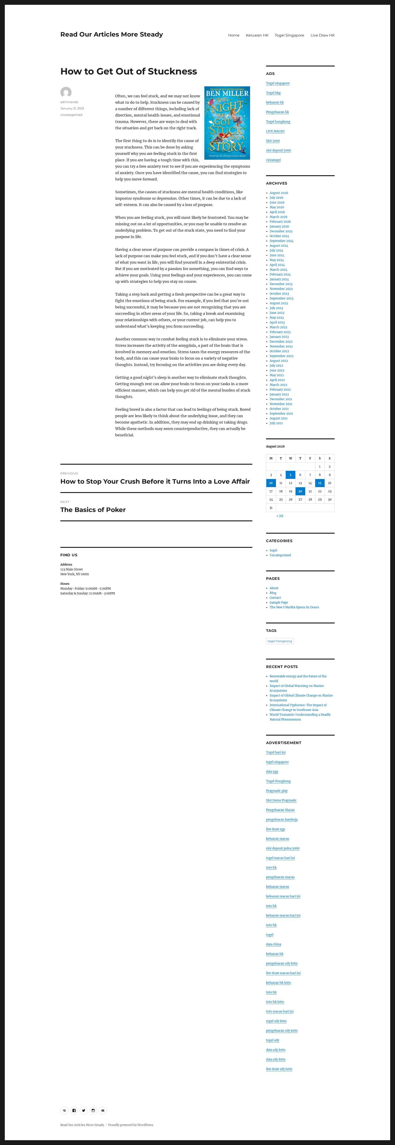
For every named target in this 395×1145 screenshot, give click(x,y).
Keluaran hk (275, 102)
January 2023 (279, 337)
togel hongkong (280, 641)
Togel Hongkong (278, 781)
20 (300, 491)
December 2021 (281, 399)
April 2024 (277, 265)
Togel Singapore (289, 35)
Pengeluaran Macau (280, 810)
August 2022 (279, 361)
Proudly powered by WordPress (130, 1125)
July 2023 (276, 308)
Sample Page (279, 602)
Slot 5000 (273, 141)
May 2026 (277, 207)
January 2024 (279, 279)
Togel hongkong (278, 122)
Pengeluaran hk (277, 112)
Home (234, 35)
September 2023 (281, 298)
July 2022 (276, 366)
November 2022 (281, 346)
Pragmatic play (277, 791)
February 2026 (280, 222)
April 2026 (277, 212)
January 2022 (279, 394)
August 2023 (279, 303)
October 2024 (279, 236)
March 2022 (278, 385)
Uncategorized (71, 115)
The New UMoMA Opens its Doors (294, 607)
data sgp (272, 772)
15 (319, 483)
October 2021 (279, 409)
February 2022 (280, 390)
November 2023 (281, 289)
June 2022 (277, 370)
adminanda (69, 102)
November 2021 (281, 404)
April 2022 (277, 380)
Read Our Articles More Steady (111, 34)
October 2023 (279, 294)
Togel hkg (273, 93)
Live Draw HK (323, 35)
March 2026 (279, 217)
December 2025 (281, 231)
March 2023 (278, 327)
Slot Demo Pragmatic (281, 800)
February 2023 (280, 332)
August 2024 (279, 246)
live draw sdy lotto (279, 1069)
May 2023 (277, 318)
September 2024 (282, 241)
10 (271, 483)
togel (273, 550)
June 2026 (277, 202)
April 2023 (277, 322)
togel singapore (277, 762)
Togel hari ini (276, 752)
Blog (273, 593)
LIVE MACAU (275, 131)
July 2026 (276, 198)
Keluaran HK (257, 35)
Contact (275, 598)
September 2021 (281, 414)
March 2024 (278, 270)
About (274, 588)
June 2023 (277, 313)
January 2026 (279, 226)
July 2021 (276, 423)
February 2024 (280, 274)
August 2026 (279, 193)
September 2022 (282, 356)
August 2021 (279, 418)
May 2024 (277, 260)
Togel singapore (278, 83)
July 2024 (276, 250)
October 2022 (279, 351)
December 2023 (281, 284)
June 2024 (277, 255)
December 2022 (281, 342)
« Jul (280, 516)
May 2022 (277, 375)
